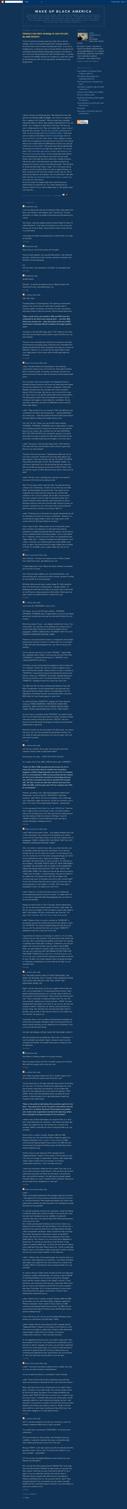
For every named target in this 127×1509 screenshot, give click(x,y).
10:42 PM (26, 1048)
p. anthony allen (30, 295)
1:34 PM (25, 597)
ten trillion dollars (37, 146)
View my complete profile (88, 61)
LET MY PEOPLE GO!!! (86, 95)
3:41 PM (25, 1358)
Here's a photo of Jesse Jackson (50, 1140)
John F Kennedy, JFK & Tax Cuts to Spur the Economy (47, 915)
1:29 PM (25, 550)
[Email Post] (63, 196)
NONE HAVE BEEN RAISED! (53, 757)
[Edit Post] (67, 196)
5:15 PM (25, 1489)
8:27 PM (25, 290)
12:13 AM (26, 358)
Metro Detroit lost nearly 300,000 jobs (50, 808)
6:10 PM (25, 967)
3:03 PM (25, 1184)
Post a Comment (29, 1494)
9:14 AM (58, 195)
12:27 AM (26, 271)
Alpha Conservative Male (34, 363)
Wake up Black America (63, 11)
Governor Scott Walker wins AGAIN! (90, 92)
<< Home (26, 1498)
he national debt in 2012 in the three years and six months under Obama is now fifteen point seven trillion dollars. (47, 151)
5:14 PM (25, 740)
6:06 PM (25, 824)
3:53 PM (25, 1413)
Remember (81, 108)
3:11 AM (25, 1067)
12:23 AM (26, 241)
